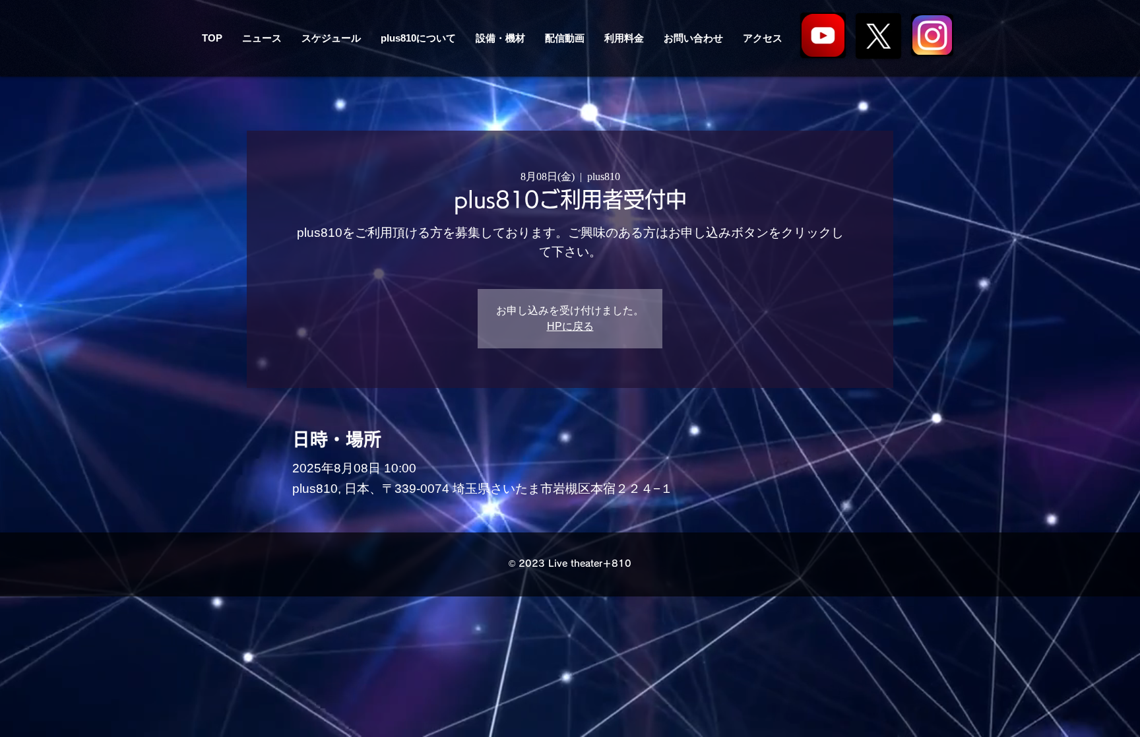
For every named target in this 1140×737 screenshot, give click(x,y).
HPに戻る (570, 326)
